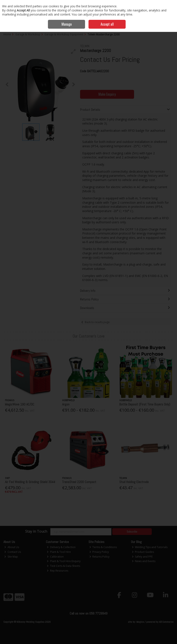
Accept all (107, 24)
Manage (67, 24)
